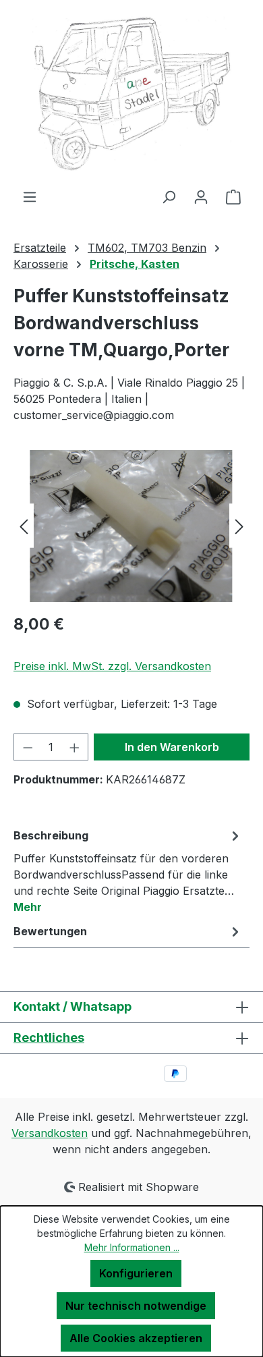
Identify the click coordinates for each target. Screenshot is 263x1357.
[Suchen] (168, 196)
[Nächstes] (239, 526)
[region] (131, 526)
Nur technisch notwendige (135, 1305)
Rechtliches (48, 1037)
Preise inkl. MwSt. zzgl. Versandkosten (112, 666)
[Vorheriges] (23, 526)
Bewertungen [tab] (50, 931)
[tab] (128, 870)
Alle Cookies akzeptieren (135, 1338)
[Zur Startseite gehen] (131, 94)
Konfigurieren (136, 1273)
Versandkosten (49, 1133)
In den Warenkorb (172, 747)
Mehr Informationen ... (131, 1247)
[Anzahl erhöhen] (75, 746)
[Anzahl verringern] (27, 746)
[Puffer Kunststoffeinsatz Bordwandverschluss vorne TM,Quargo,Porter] (131, 526)
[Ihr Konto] (201, 196)
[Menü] (29, 196)
